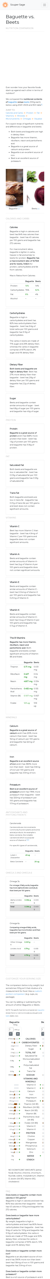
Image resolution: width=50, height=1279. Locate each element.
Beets (34, 208)
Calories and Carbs (14, 113)
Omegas (27, 119)
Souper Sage (17, 4)
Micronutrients (12, 119)
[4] (27, 840)
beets (26, 102)
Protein (29, 113)
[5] (28, 840)
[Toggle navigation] (44, 5)
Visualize (38, 119)
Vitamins (10, 116)
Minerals (21, 116)
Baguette (13, 208)
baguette (12, 102)
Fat (38, 113)
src (19, 209)
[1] (41, 104)
